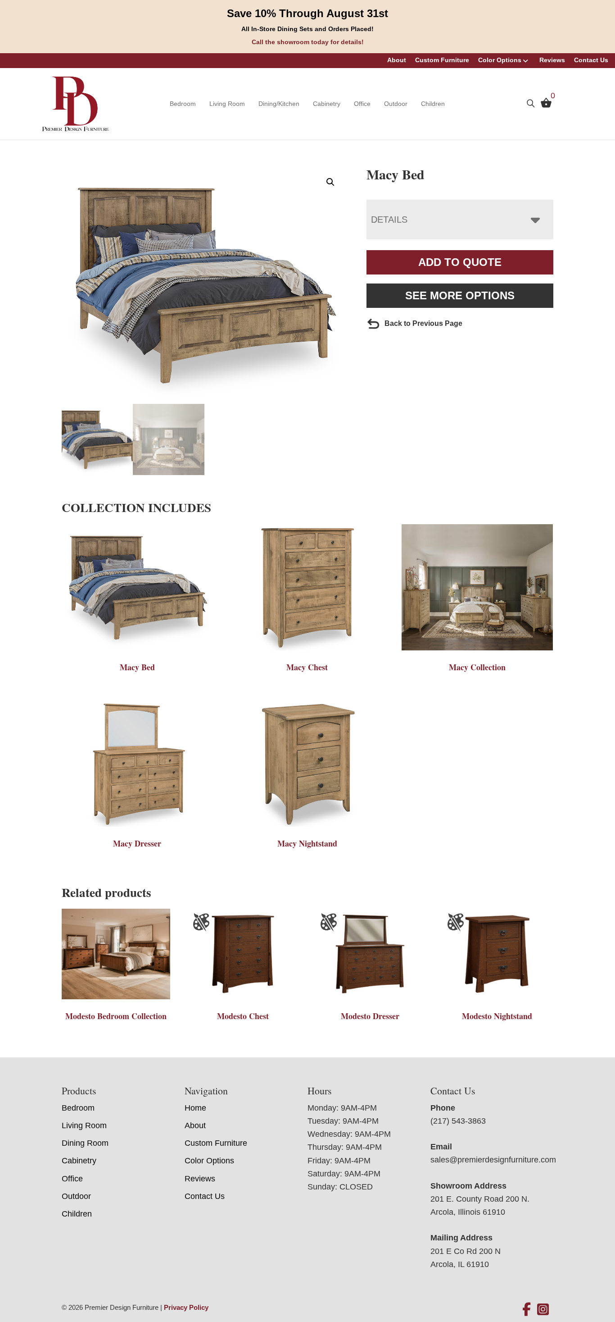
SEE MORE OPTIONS (460, 295)
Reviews (552, 60)
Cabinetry (326, 103)
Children (433, 103)
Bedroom (183, 103)
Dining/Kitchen (278, 103)
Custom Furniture (442, 60)
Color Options (499, 60)
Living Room (227, 103)
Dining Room (85, 1143)
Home (195, 1107)
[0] (544, 105)
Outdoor (395, 103)
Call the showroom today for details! (308, 42)
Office (362, 103)
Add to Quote (460, 262)
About (396, 60)
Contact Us (591, 60)
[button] (330, 182)
